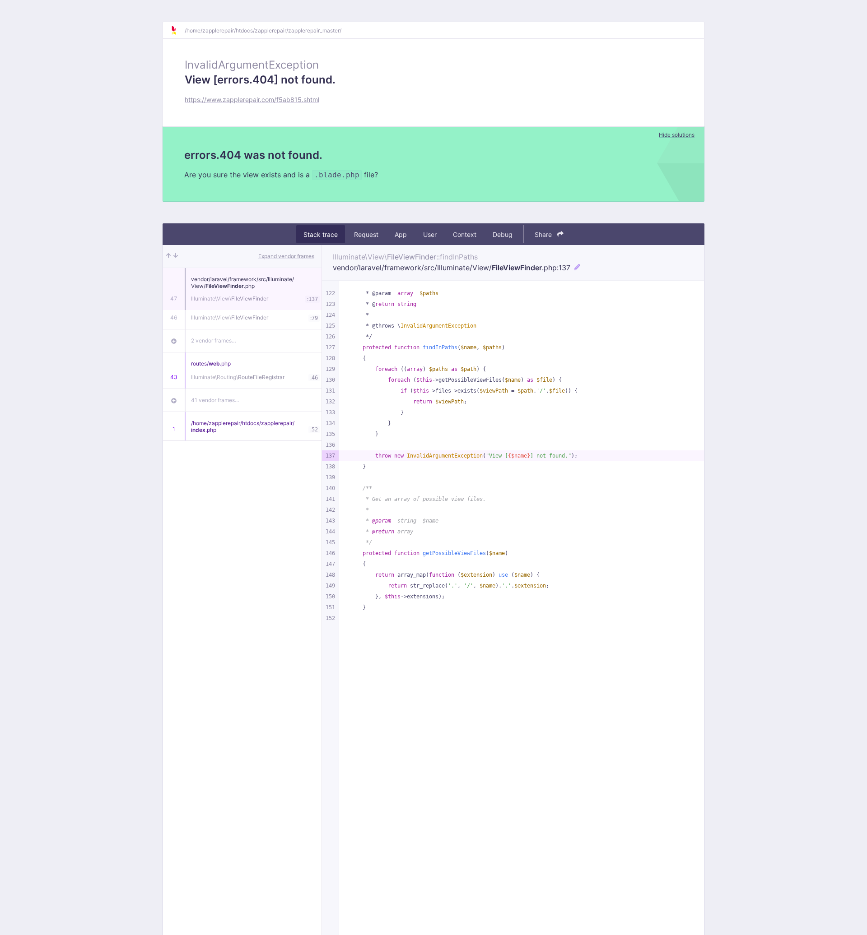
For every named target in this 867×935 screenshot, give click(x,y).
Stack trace (320, 234)
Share (544, 234)
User (430, 234)
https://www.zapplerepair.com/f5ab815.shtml (252, 99)
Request (366, 234)
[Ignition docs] (177, 30)
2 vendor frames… (213, 340)
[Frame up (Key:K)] (168, 256)
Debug (503, 234)
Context (464, 234)
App (401, 234)
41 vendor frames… (215, 400)
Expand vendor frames (286, 256)
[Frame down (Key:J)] (175, 256)
